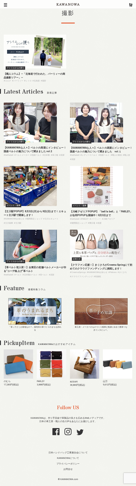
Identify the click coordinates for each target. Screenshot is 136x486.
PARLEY (40, 381)
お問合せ (68, 469)
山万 (105, 381)
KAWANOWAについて (68, 458)
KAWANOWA (68, 4)
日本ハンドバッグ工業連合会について (68, 452)
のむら (7, 381)
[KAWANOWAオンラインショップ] (131, 4)
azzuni (74, 381)
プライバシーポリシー (68, 463)
